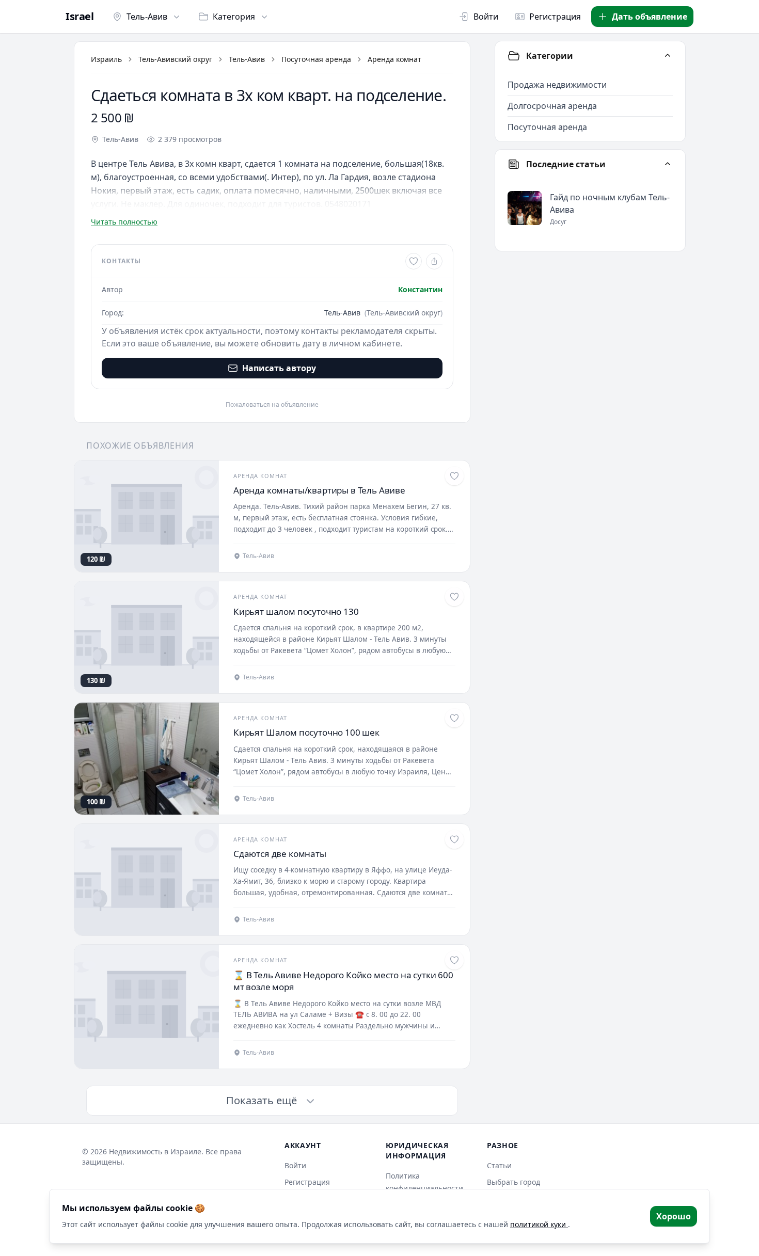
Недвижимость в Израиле (155, 1151)
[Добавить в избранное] (413, 261)
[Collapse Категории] (667, 55)
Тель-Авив (146, 16)
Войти (485, 16)
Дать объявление (649, 16)
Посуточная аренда (316, 59)
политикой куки (539, 1224)
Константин (420, 289)
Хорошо (673, 1216)
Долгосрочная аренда (552, 106)
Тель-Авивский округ (175, 59)
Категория (234, 16)
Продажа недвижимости (557, 84)
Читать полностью (124, 222)
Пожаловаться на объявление (272, 405)
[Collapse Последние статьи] (667, 164)
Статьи (499, 1165)
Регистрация (555, 16)
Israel (79, 16)
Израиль (106, 59)
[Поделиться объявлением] (434, 261)
